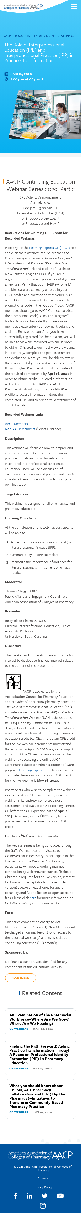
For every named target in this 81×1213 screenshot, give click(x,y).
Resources (22, 36)
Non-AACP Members (20, 428)
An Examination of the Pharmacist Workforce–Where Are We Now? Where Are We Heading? (40, 1019)
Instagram (43, 1206)
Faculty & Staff (45, 36)
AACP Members (16, 423)
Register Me (20, 978)
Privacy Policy (42, 1186)
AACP (7, 36)
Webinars (67, 36)
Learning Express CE (34, 769)
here (33, 897)
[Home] (23, 8)
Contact (43, 1178)
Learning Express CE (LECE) (49, 247)
